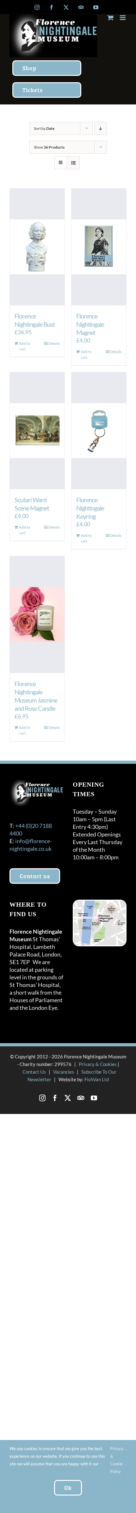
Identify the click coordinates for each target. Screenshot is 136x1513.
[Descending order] (101, 128)
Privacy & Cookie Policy (117, 1460)
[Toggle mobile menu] (123, 17)
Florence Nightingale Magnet (90, 324)
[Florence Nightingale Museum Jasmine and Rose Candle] (37, 614)
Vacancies (63, 1072)
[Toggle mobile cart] (110, 17)
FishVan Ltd (96, 1079)
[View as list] (73, 163)
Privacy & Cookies (98, 1064)
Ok (68, 1487)
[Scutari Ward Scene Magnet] (37, 430)
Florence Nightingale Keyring (90, 508)
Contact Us (34, 1072)
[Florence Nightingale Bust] (37, 247)
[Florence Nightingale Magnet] (98, 247)
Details (54, 343)
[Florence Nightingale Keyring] (98, 430)
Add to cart (24, 346)
